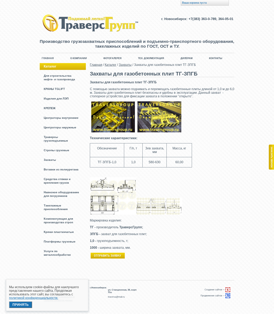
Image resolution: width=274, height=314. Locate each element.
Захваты (50, 159)
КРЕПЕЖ (50, 108)
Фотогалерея (112, 58)
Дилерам (187, 58)
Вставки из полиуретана (61, 169)
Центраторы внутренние (61, 117)
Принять (20, 304)
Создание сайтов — (215, 289)
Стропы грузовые (56, 150)
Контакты (215, 58)
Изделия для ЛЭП (56, 98)
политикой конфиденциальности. (33, 298)
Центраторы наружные (60, 127)
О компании (78, 58)
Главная (48, 58)
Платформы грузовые (59, 241)
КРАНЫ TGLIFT (54, 89)
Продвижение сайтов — (213, 295)
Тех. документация (151, 58)
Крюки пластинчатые (59, 231)
